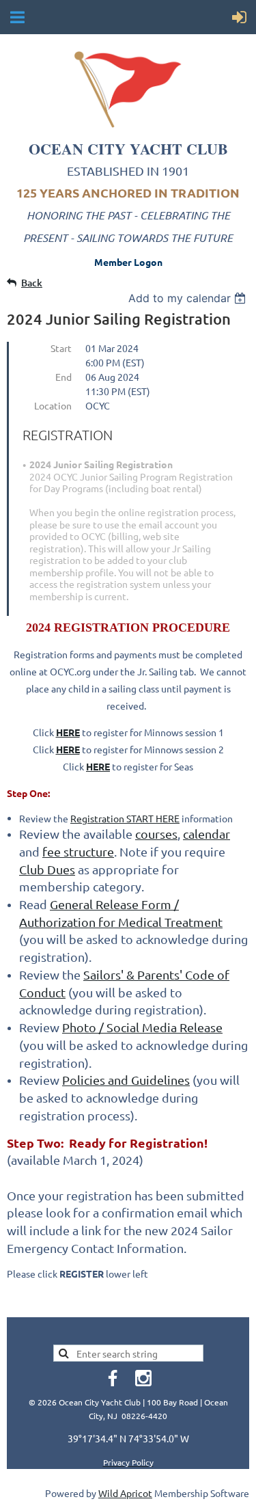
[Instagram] (143, 1378)
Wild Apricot (125, 1493)
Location (53, 405)
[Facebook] (112, 1378)
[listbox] (188, 298)
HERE (68, 749)
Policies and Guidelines (126, 1080)
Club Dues (47, 869)
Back (31, 282)
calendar (206, 833)
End (63, 376)
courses (156, 833)
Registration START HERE (125, 818)
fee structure (78, 851)
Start (61, 348)
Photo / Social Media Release (142, 1027)
